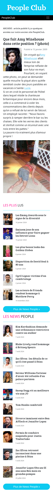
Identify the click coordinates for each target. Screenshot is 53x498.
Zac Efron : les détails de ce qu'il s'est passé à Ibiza (31, 360)
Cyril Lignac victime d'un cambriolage (31, 277)
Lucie (27, 88)
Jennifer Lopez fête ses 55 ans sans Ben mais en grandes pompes (31, 471)
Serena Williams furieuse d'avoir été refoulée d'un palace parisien (31, 376)
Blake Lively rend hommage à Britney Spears (32, 345)
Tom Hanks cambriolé (29, 405)
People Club (26, 7)
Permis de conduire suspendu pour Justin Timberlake (29, 436)
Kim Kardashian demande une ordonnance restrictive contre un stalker (32, 330)
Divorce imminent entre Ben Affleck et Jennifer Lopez (33, 419)
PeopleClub (8, 17)
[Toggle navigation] (47, 17)
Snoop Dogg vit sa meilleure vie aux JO (32, 392)
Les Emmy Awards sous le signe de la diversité (31, 216)
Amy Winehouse (34, 56)
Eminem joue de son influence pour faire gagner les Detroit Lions (32, 232)
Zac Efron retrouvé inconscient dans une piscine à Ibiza (28, 453)
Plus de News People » (26, 309)
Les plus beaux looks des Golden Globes (30, 248)
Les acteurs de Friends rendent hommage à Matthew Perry (29, 293)
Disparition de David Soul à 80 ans (32, 263)
